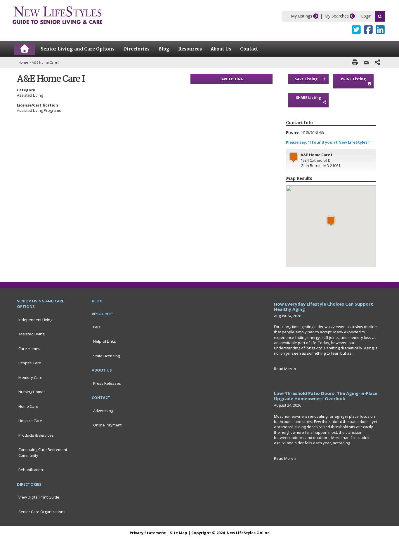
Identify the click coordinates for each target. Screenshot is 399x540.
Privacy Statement (148, 532)
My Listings (301, 16)
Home (23, 62)
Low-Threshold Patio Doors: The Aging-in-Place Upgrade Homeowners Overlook (325, 395)
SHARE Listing (308, 97)
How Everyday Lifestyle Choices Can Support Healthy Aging (323, 306)
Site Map (178, 532)
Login (366, 16)
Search (380, 16)
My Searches (337, 16)
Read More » (285, 368)
